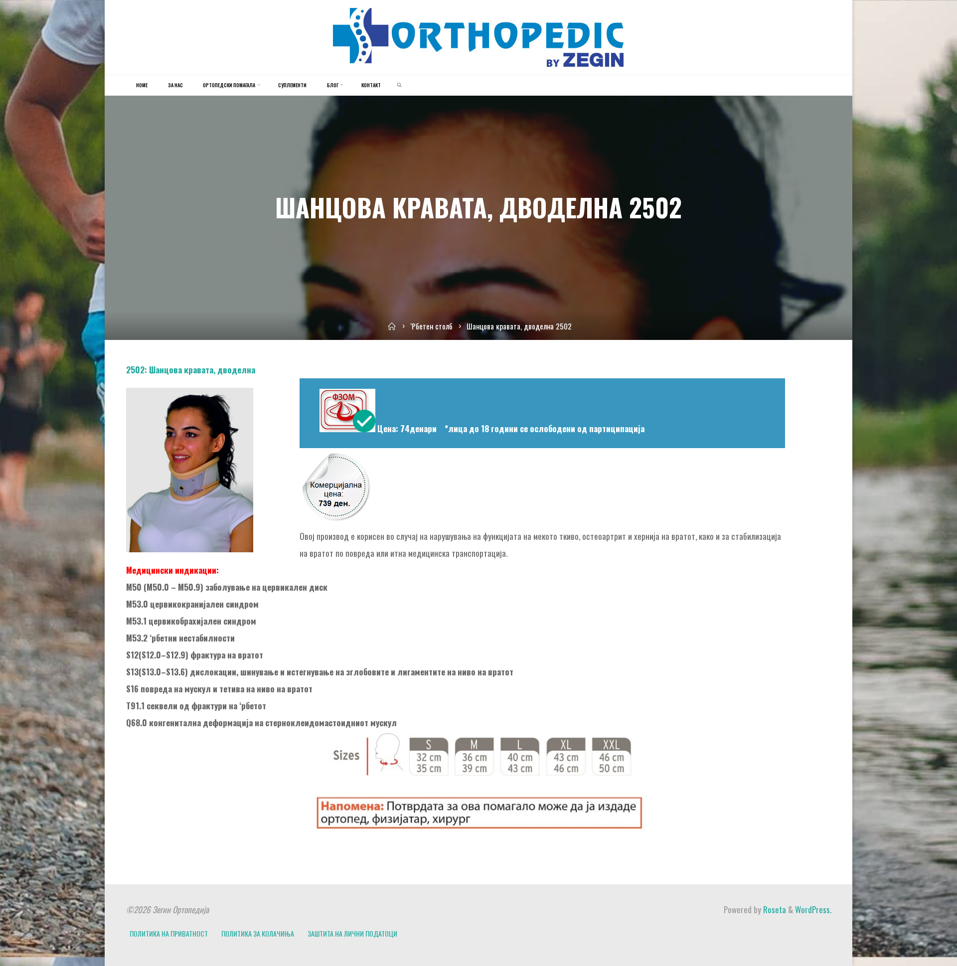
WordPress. (813, 909)
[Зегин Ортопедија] (478, 36)
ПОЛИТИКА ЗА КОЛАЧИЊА (257, 933)
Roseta (773, 909)
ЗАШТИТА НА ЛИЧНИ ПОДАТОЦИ (352, 933)
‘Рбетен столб (431, 326)
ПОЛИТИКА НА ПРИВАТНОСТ (169, 933)
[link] (399, 85)
